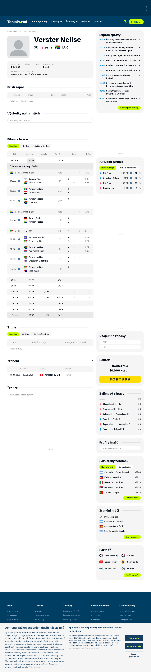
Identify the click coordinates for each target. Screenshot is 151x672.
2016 (13, 291)
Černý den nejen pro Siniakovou (122, 55)
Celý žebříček (132, 497)
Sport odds (132, 562)
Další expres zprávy (129, 107)
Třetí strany (34, 667)
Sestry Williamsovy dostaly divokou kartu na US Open (119, 49)
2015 (13, 297)
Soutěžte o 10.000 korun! (120, 368)
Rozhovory (39, 620)
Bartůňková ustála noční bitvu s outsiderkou (121, 100)
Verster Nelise (35, 31)
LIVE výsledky (39, 21)
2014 (13, 303)
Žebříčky (70, 21)
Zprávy (130, 555)
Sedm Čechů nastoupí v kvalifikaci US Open (117, 92)
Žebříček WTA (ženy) (71, 615)
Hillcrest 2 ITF (26, 211)
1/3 (30, 291)
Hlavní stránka (13, 31)
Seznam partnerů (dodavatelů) (84, 648)
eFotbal (130, 568)
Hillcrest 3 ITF (26, 172)
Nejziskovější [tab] (107, 467)
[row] (50, 160)
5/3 (30, 160)
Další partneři (132, 575)
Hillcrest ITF (25, 231)
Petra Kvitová (12, 620)
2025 (13, 280)
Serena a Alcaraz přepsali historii (118, 76)
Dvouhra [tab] (13, 146)
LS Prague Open (125, 620)
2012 (13, 309)
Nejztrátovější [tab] (125, 467)
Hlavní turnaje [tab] (107, 168)
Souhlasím (134, 638)
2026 (13, 160)
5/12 (59, 297)
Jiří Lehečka (12, 615)
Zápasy (55, 21)
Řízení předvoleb (134, 655)
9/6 (30, 286)
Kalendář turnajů (100, 605)
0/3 (30, 309)
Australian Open (97, 611)
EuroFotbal (110, 568)
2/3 (44, 297)
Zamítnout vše (134, 646)
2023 (13, 286)
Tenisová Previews (42, 615)
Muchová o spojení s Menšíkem (121, 70)
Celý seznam (132, 537)
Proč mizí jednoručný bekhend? (121, 65)
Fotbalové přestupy (127, 611)
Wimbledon (95, 620)
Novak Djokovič (13, 611)
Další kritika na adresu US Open (121, 60)
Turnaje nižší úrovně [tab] (128, 168)
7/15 (30, 297)
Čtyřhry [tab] (25, 334)
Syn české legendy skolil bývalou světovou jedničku (119, 84)
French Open (96, 615)
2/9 (30, 303)
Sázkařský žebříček (70, 620)
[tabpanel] (50, 234)
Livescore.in (111, 562)
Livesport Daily (125, 615)
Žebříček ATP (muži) (71, 611)
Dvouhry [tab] (13, 334)
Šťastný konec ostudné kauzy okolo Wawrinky (121, 41)
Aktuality (38, 611)
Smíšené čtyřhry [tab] (42, 146)
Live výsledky (112, 555)
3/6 (30, 280)
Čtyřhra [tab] (25, 146)
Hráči (84, 21)
